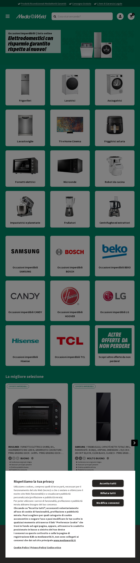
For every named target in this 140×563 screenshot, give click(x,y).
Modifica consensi (107, 502)
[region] (70, 514)
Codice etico (54, 547)
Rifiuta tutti (108, 493)
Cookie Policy (21, 547)
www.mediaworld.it (64, 540)
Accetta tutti (108, 483)
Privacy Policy (38, 547)
